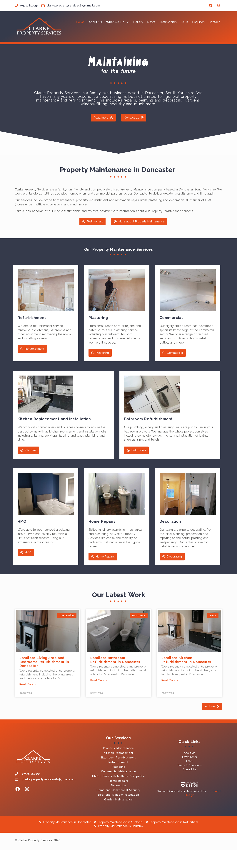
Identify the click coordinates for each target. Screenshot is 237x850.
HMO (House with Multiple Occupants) (118, 776)
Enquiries (198, 22)
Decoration (118, 785)
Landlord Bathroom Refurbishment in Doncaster (115, 660)
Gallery (138, 22)
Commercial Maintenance (118, 771)
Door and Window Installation (118, 794)
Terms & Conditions (189, 765)
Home (80, 22)
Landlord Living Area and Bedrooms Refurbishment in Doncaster (44, 662)
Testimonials (168, 22)
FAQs (184, 22)
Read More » (27, 684)
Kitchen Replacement (118, 752)
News (151, 22)
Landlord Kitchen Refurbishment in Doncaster (186, 660)
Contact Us (189, 769)
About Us (95, 22)
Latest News (189, 757)
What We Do (115, 22)
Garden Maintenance (118, 799)
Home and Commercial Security (119, 790)
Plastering (118, 766)
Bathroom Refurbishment (118, 757)
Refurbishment (118, 762)
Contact (214, 22)
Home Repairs (118, 780)
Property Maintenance (118, 748)
